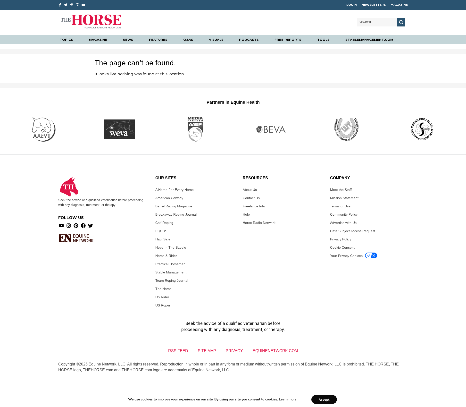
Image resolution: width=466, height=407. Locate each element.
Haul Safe (162, 239)
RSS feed (178, 351)
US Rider (162, 297)
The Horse (163, 289)
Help (246, 214)
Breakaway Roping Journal (176, 214)
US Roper (162, 305)
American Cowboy (169, 198)
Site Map (207, 351)
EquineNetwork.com (275, 351)
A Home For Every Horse (174, 190)
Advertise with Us (343, 223)
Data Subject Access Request (352, 231)
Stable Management (170, 272)
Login (351, 5)
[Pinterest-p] (71, 5)
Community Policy (344, 214)
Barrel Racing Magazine (173, 206)
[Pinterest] (76, 225)
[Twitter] (65, 5)
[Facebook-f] (60, 5)
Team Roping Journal (171, 280)
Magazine (399, 5)
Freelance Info (254, 206)
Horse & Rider (166, 256)
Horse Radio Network (259, 223)
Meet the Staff (341, 190)
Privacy (234, 351)
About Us (250, 190)
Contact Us (251, 198)
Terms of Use (340, 206)
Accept (324, 399)
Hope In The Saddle (170, 247)
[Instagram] (77, 5)
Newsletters (374, 5)
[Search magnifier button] (401, 22)
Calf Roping (164, 223)
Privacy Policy (340, 239)
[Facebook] (83, 225)
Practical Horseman (170, 264)
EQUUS (161, 231)
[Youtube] (61, 225)
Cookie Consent (342, 247)
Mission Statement (344, 198)
